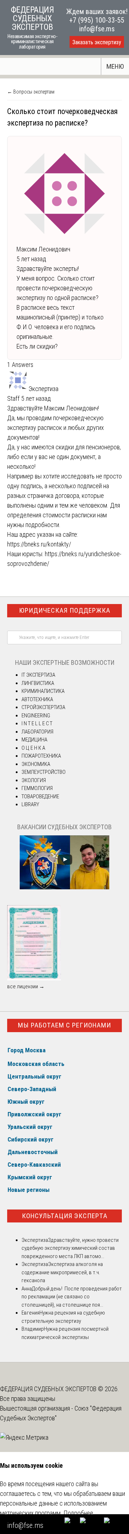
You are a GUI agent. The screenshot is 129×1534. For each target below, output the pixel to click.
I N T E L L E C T (37, 723)
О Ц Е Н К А (33, 748)
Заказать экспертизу (96, 42)
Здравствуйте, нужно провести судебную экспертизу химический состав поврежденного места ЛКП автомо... (70, 1248)
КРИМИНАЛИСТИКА (43, 691)
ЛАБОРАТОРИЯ (37, 732)
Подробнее (78, 1513)
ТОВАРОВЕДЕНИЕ (40, 796)
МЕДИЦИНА (34, 739)
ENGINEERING (36, 715)
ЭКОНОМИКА (36, 764)
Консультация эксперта (65, 1216)
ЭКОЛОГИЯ (34, 780)
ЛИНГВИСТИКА (38, 683)
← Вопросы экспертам (30, 92)
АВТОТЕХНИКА (37, 699)
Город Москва (27, 1050)
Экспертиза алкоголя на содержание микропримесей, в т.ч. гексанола (62, 1272)
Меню (115, 66)
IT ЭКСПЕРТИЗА (38, 675)
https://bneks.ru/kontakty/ (39, 544)
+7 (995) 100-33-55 (96, 20)
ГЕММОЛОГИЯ (37, 788)
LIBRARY (30, 804)
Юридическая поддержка (64, 610)
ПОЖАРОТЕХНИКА (41, 756)
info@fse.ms (97, 28)
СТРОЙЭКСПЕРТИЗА (43, 707)
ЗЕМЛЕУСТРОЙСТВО (44, 772)
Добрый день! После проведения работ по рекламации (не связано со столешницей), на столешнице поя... (72, 1296)
